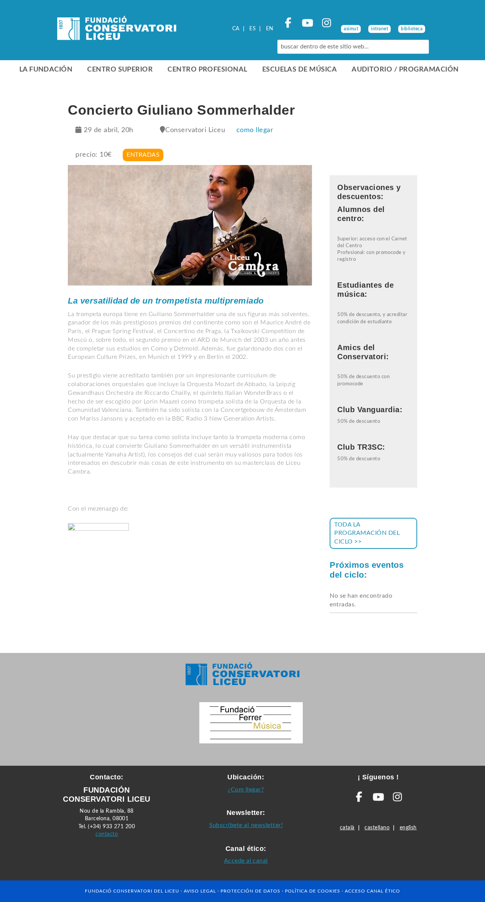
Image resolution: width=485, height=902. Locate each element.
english (408, 827)
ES (252, 28)
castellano (377, 827)
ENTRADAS (143, 155)
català (347, 827)
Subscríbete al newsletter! (246, 825)
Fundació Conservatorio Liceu (116, 30)
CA (235, 28)
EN (270, 28)
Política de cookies (312, 891)
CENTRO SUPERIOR (120, 69)
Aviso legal (200, 891)
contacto (106, 834)
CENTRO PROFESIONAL (207, 69)
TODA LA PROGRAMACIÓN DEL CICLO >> (367, 533)
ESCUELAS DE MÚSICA (299, 69)
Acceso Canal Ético (372, 891)
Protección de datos (250, 891)
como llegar (254, 130)
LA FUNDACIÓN (46, 69)
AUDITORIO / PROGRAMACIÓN (405, 69)
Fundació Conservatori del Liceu (132, 891)
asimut (351, 28)
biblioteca (411, 28)
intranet (379, 28)
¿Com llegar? (246, 790)
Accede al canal (246, 861)
